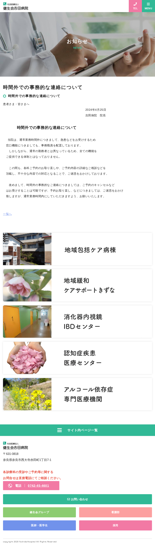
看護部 (115, 512)
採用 (115, 525)
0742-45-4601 (38, 485)
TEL (135, 8)
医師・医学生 (39, 525)
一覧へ (7, 214)
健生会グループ (39, 512)
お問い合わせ (79, 499)
